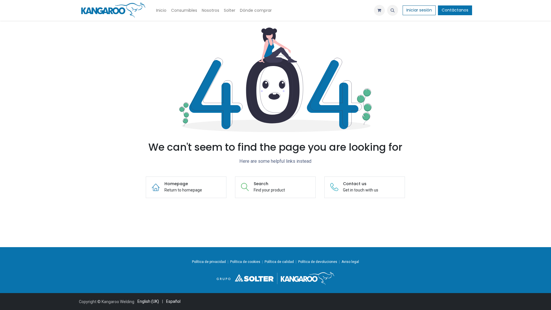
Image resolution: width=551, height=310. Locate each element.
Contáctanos (455, 10)
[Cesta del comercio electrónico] (379, 10)
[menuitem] (161, 10)
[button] (392, 10)
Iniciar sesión (419, 10)
